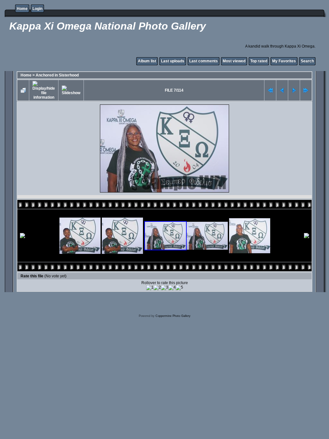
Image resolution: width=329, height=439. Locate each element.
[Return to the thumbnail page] (23, 90)
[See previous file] (282, 90)
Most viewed (234, 61)
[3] (164, 287)
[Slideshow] (71, 90)
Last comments (203, 61)
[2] (157, 287)
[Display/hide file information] (43, 90)
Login (37, 8)
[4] (172, 287)
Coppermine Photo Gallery (173, 316)
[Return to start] (270, 90)
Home (22, 8)
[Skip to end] (306, 90)
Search (307, 61)
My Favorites (284, 61)
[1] (150, 287)
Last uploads (172, 61)
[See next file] (294, 90)
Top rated (258, 61)
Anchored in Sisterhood (57, 75)
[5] (179, 287)
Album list (147, 61)
